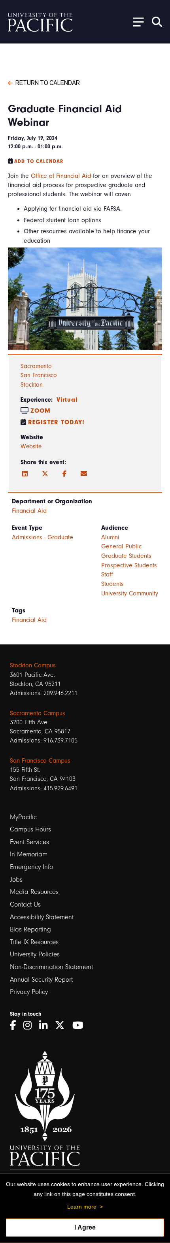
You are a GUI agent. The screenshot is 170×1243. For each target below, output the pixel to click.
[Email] (84, 474)
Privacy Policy (29, 992)
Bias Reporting (30, 929)
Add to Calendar (38, 161)
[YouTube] (80, 1025)
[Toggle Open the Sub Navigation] (135, 21)
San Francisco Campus (40, 760)
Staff (107, 574)
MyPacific (23, 817)
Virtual (67, 399)
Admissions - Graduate (42, 537)
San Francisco (39, 375)
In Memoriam (28, 854)
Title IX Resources (34, 942)
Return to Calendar (47, 82)
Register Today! (56, 422)
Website (31, 446)
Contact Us (25, 904)
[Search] (157, 21)
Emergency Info (31, 867)
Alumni (110, 537)
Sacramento (36, 366)
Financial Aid (29, 510)
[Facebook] (64, 474)
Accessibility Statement (42, 917)
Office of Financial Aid (61, 175)
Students (112, 583)
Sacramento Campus (37, 713)
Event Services (29, 842)
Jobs (16, 879)
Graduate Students (126, 555)
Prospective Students (129, 565)
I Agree (85, 1227)
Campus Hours (30, 829)
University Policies (35, 954)
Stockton (32, 384)
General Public (121, 546)
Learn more (81, 1206)
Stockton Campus (33, 665)
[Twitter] (45, 474)
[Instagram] (30, 1025)
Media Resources (34, 891)
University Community (129, 593)
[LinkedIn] (25, 474)
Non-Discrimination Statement (51, 967)
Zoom (40, 410)
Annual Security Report (41, 979)
